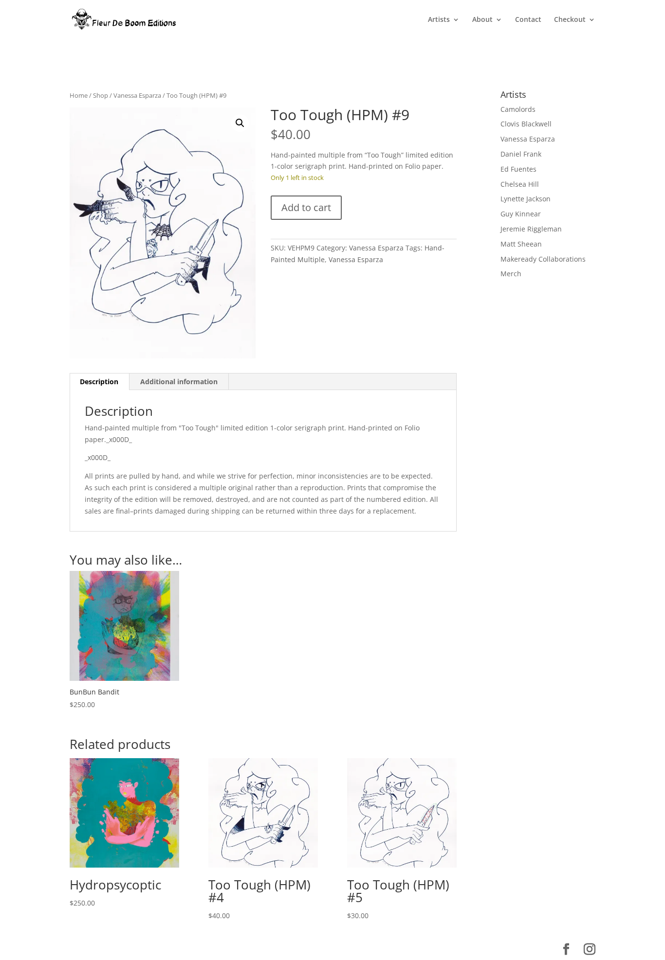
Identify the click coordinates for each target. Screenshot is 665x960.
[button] (240, 123)
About (482, 20)
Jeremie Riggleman (531, 228)
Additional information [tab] (179, 381)
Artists (439, 20)
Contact (528, 20)
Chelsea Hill (519, 184)
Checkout (570, 20)
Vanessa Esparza (137, 95)
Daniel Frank (520, 154)
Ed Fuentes (518, 169)
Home (79, 95)
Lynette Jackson (525, 198)
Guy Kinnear (520, 213)
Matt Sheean (521, 244)
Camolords (518, 109)
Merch (510, 273)
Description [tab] (99, 381)
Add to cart (306, 207)
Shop (100, 95)
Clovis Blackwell (526, 123)
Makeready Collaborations (543, 259)
